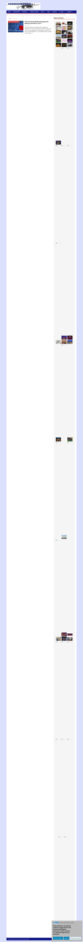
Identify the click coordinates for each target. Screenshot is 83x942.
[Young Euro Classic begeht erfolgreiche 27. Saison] (69, 490)
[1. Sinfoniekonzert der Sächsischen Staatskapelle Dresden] (58, 32)
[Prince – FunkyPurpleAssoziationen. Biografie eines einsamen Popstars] (58, 291)
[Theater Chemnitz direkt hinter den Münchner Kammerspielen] (58, 787)
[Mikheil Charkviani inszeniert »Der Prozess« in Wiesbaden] (64, 23)
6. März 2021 (28, 25)
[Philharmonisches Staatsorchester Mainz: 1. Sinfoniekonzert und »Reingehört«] (64, 45)
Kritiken (24, 11)
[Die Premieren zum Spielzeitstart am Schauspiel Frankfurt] (69, 342)
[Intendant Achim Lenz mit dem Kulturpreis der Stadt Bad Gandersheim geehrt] (58, 639)
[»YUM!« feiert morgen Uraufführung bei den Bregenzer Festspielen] (69, 338)
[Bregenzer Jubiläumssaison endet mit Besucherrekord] (64, 36)
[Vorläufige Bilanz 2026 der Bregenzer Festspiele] (58, 143)
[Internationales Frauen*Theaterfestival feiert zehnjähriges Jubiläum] (69, 634)
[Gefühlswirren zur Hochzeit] (64, 32)
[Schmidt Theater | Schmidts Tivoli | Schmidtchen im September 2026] (64, 634)
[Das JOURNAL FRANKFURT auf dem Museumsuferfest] (61, 884)
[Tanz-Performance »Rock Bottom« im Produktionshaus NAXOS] (69, 23)
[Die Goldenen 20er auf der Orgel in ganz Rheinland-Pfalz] (67, 884)
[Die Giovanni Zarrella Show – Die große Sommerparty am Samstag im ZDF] (64, 392)
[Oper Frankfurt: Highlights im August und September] (69, 689)
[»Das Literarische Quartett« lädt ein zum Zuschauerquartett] (58, 28)
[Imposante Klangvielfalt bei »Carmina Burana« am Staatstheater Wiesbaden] (69, 36)
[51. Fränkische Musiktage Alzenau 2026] (64, 41)
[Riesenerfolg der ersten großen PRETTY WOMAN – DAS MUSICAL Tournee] (64, 338)
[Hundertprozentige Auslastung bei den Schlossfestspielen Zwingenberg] (69, 41)
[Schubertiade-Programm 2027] (58, 193)
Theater (54, 11)
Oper (42, 11)
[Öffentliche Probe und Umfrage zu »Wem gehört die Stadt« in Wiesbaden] (58, 36)
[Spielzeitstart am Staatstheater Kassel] (64, 28)
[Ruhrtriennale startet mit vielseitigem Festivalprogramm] (64, 689)
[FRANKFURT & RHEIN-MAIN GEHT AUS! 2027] (69, 639)
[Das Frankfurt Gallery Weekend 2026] (58, 342)
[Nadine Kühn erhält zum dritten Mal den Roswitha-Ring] (69, 439)
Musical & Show (34, 11)
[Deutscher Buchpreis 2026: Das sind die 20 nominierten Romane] (69, 787)
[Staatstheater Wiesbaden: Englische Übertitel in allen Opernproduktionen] (64, 96)
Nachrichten (16, 11)
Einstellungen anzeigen (75, 938)
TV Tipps (61, 11)
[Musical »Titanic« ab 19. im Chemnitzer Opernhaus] (58, 439)
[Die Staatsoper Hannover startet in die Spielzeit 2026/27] (58, 45)
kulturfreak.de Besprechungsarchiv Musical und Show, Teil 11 (37, 22)
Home (9, 11)
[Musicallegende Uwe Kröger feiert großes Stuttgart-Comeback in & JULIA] (58, 23)
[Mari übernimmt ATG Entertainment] (64, 193)
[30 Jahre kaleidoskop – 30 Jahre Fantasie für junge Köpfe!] (58, 41)
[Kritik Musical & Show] (15, 26)
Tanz (48, 11)
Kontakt (69, 11)
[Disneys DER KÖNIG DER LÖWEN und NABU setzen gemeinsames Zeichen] (64, 787)
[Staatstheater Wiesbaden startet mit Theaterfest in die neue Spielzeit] (64, 342)
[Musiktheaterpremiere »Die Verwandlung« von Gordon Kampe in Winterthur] (69, 28)
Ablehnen (66, 938)
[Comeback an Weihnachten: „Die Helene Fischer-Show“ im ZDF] (69, 45)
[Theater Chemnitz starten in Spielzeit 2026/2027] (58, 689)
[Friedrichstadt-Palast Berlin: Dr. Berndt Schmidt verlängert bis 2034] (64, 639)
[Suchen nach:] (68, 14)
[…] (31, 33)
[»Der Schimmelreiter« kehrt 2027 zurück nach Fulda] (69, 193)
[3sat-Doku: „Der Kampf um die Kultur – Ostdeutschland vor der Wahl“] (69, 32)
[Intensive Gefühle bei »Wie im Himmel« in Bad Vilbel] (58, 587)
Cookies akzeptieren (58, 938)
